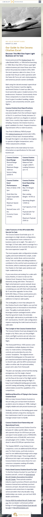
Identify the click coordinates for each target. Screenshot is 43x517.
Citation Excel (26, 60)
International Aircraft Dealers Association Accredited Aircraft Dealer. (20, 477)
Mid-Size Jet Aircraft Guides (15, 41)
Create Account (23, 515)
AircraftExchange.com (20, 508)
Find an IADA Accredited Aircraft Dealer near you (21, 501)
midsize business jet (16, 134)
